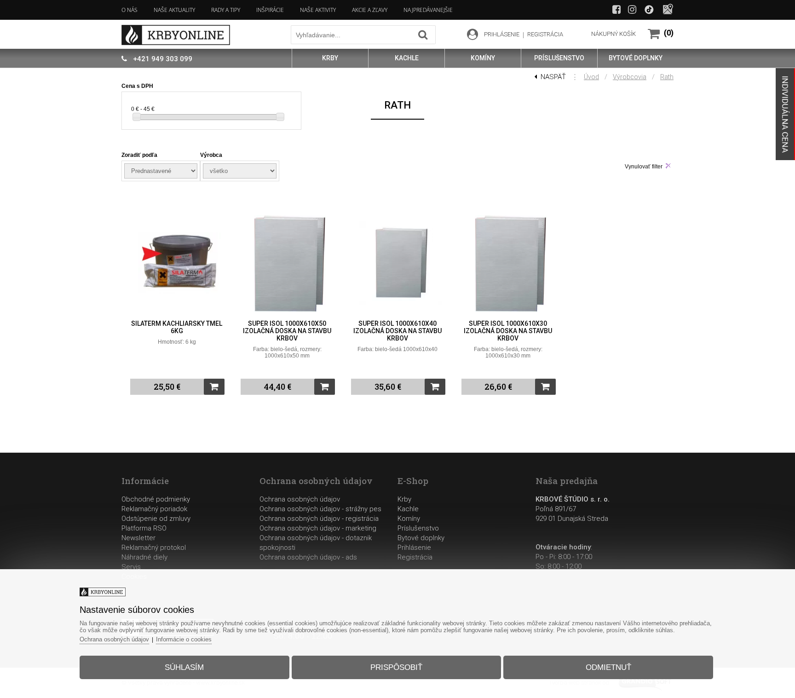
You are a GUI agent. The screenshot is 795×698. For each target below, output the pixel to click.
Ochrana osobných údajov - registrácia (319, 518)
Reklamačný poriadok (154, 509)
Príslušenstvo (418, 528)
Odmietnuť (608, 667)
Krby (404, 499)
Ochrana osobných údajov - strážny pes (320, 509)
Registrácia (415, 557)
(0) (669, 33)
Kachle (408, 509)
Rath (667, 77)
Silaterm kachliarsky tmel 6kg (176, 327)
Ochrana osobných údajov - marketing (317, 528)
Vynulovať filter (643, 166)
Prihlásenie (414, 547)
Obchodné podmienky (155, 499)
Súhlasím (184, 667)
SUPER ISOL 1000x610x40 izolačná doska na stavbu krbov (397, 331)
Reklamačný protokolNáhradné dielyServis (153, 557)
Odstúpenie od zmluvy (155, 518)
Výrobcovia (629, 77)
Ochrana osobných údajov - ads (308, 557)
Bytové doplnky (421, 538)
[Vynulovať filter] (668, 165)
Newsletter (138, 538)
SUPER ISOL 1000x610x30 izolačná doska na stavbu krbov (508, 331)
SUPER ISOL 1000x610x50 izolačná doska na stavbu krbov (287, 331)
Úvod (591, 77)
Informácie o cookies (184, 639)
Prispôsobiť (396, 667)
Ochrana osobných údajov (299, 499)
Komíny (409, 518)
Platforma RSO (144, 528)
